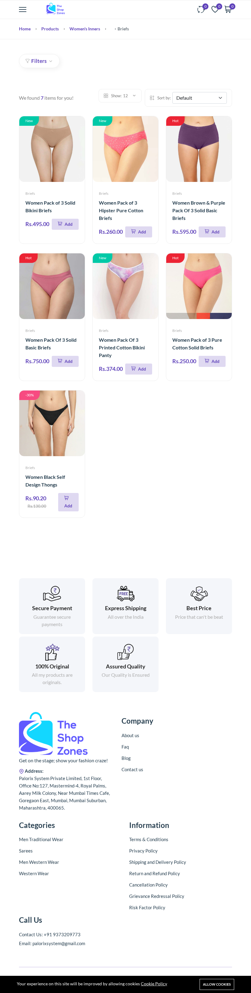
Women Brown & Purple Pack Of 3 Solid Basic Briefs (198, 210)
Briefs (30, 193)
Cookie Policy (154, 983)
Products (50, 28)
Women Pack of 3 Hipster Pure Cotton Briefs (121, 210)
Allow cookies (217, 984)
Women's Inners (84, 28)
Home (25, 28)
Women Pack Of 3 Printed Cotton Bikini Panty (122, 347)
